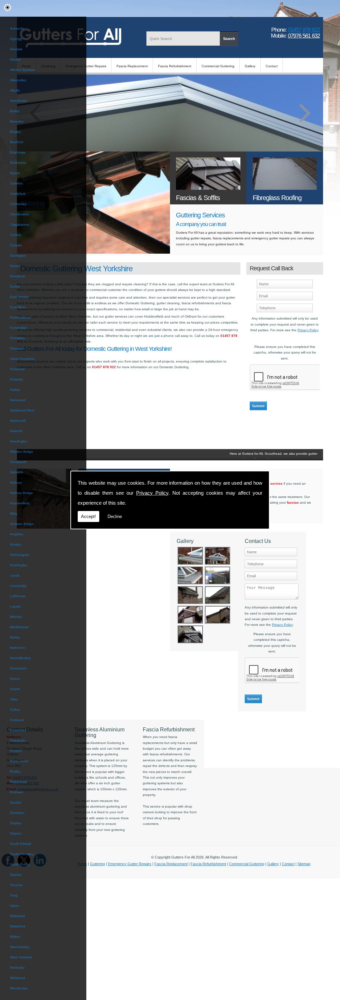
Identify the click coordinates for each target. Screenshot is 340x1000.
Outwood (17, 720)
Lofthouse (18, 596)
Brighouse (18, 152)
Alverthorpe (19, 101)
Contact (272, 66)
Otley (14, 699)
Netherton (17, 647)
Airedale (16, 49)
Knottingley (18, 565)
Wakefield (17, 916)
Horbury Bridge (21, 493)
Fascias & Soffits (198, 197)
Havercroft (18, 420)
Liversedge (18, 586)
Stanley (16, 874)
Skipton (16, 833)
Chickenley (18, 204)
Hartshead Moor (22, 410)
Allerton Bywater (22, 70)
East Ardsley (19, 297)
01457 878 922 (304, 29)
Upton (14, 905)
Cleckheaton (19, 214)
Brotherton (18, 162)
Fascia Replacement (132, 66)
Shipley (15, 823)
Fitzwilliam (17, 338)
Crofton (15, 235)
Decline (115, 516)
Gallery (250, 66)
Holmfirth (16, 472)
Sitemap (304, 864)
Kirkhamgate (19, 555)
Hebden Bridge (21, 451)
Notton (15, 678)
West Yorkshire (21, 957)
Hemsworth (18, 462)
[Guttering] (93, 252)
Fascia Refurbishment (174, 66)
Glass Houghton (22, 359)
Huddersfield (19, 503)
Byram (15, 173)
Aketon (15, 59)
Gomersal (17, 369)
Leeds (15, 575)
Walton (15, 936)
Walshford (17, 926)
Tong (14, 895)
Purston (16, 751)
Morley (15, 637)
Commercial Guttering (218, 66)
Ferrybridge (18, 328)
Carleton (16, 183)
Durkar (15, 286)
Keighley (16, 534)
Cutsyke (16, 245)
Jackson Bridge (22, 524)
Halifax (15, 389)
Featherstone (20, 317)
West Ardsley (20, 947)
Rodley (15, 771)
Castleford (18, 193)
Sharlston (17, 813)
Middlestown (19, 627)
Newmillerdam (20, 658)
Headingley (18, 441)
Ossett (15, 689)
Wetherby (17, 967)
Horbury (16, 482)
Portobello (18, 740)
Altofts (15, 90)
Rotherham (18, 782)
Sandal (15, 802)
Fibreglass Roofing (277, 197)
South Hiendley (22, 854)
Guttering (97, 864)
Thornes (16, 885)
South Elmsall (20, 844)
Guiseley (16, 379)
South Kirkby (20, 864)
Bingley (15, 131)
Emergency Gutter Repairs (129, 864)
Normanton (18, 668)
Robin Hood (19, 761)
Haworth (16, 431)
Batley (15, 111)
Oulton (15, 709)
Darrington (18, 255)
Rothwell (16, 792)
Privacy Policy (152, 493)
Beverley (16, 121)
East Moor (18, 307)
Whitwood (17, 978)
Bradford (16, 142)
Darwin (15, 266)
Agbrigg (16, 39)
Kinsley (15, 544)
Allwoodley (18, 80)
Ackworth (17, 28)
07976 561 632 (304, 35)
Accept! (88, 516)
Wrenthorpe (19, 988)
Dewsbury (17, 276)
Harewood (18, 400)
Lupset (15, 606)
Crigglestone (19, 224)
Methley (16, 617)
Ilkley (14, 513)
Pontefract (18, 730)
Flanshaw (17, 348)
